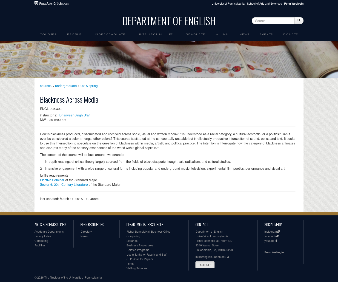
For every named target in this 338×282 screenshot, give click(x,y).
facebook (270, 236)
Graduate (195, 34)
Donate (290, 34)
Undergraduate (110, 34)
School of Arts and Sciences (264, 3)
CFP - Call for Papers (139, 259)
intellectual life (156, 34)
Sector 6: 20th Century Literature (64, 184)
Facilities (40, 245)
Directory (86, 231)
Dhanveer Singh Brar (74, 115)
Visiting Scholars (136, 268)
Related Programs (137, 250)
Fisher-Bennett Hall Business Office (148, 231)
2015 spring (89, 85)
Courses (48, 34)
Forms (130, 263)
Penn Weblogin (274, 252)
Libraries (131, 241)
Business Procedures (139, 245)
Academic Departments (49, 231)
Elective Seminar (52, 180)
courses (46, 85)
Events (266, 34)
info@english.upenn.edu (210, 257)
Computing (41, 241)
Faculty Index (42, 236)
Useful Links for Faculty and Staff (146, 254)
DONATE (205, 264)
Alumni (223, 34)
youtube (269, 241)
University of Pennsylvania (228, 3)
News (245, 34)
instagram (270, 231)
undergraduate (66, 85)
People (74, 34)
